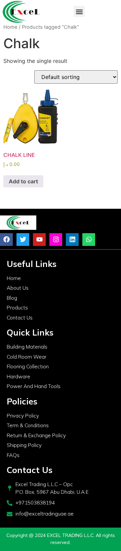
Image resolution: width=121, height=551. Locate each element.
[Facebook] (6, 239)
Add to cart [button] (23, 181)
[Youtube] (39, 239)
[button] (79, 11)
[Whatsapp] (88, 239)
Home (10, 27)
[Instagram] (55, 239)
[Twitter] (22, 239)
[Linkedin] (72, 239)
